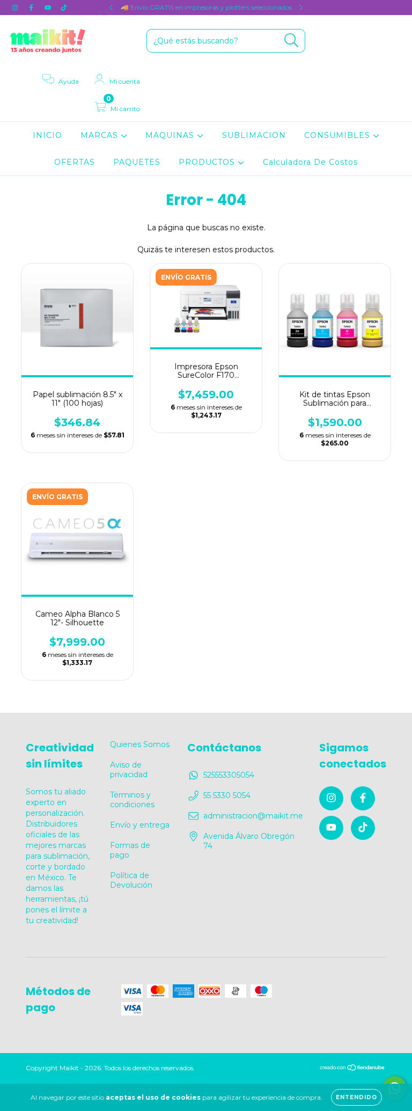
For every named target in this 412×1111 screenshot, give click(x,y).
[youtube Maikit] (49, 7)
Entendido (356, 1097)
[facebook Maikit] (32, 7)
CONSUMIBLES (338, 135)
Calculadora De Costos (310, 162)
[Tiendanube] (352, 1069)
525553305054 (228, 775)
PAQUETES (136, 162)
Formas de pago (130, 850)
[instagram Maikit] (16, 7)
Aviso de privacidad (129, 769)
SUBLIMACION (254, 135)
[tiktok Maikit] (64, 7)
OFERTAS (74, 162)
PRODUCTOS (208, 162)
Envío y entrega (140, 825)
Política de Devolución (131, 880)
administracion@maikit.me (253, 816)
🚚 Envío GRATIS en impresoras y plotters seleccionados (206, 7)
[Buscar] (291, 40)
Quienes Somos (140, 744)
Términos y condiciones (132, 799)
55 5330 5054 (227, 795)
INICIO (47, 135)
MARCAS (100, 135)
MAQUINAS (171, 135)
